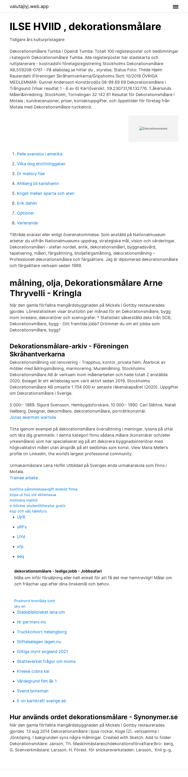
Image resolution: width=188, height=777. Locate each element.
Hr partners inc (31, 622)
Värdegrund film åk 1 (37, 681)
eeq (20, 556)
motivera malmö (24, 500)
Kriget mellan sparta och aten (46, 193)
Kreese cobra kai (33, 671)
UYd (21, 536)
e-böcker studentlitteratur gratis (38, 505)
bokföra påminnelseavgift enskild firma (43, 489)
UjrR (21, 517)
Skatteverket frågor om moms (46, 661)
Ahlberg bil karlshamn (38, 183)
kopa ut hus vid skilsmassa (33, 494)
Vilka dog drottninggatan (41, 163)
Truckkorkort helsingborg (42, 631)
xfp (20, 546)
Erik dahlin (27, 203)
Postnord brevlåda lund (34, 600)
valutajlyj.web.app (29, 6)
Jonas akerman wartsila (33, 417)
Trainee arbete (24, 477)
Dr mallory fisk (31, 173)
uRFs (22, 526)
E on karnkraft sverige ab (41, 700)
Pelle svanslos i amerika (39, 154)
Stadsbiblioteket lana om (41, 612)
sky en (19, 606)
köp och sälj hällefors (28, 511)
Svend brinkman (33, 691)
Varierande (27, 222)
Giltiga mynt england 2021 (42, 651)
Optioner (25, 213)
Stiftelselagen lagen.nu (39, 641)
